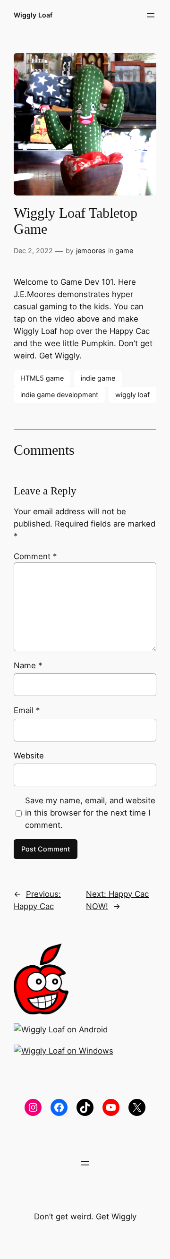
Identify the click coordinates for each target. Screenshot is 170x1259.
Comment (35, 556)
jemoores (91, 251)
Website (29, 755)
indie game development (59, 395)
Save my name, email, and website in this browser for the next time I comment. (90, 813)
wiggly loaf (132, 395)
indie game (98, 378)
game (124, 251)
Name (28, 665)
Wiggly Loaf (33, 15)
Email (27, 710)
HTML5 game (42, 378)
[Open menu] (150, 15)
